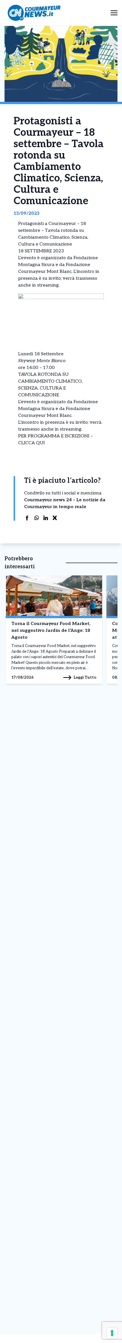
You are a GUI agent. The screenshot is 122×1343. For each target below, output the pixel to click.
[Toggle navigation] (114, 12)
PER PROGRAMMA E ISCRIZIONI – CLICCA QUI (55, 439)
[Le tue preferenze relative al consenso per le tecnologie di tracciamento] (112, 1333)
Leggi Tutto (84, 677)
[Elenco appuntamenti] (18, 450)
